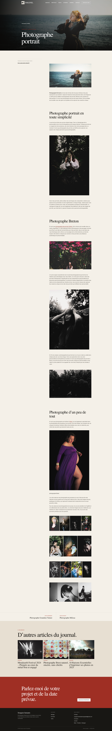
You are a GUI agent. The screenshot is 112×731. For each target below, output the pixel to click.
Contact (78, 2)
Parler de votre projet (84, 699)
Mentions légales (86, 728)
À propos (65, 2)
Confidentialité (91, 728)
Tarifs (59, 2)
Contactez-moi (86, 2)
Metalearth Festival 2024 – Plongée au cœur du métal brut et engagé (29, 665)
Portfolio (54, 2)
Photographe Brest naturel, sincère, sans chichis (56, 663)
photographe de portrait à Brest (64, 226)
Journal (72, 2)
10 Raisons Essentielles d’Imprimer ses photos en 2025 (81, 665)
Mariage (48, 2)
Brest (71, 421)
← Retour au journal (25, 23)
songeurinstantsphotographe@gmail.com (83, 716)
